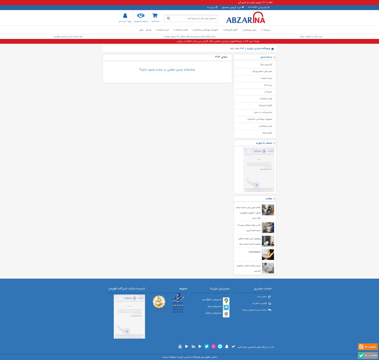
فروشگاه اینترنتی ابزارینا (258, 48)
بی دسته (268, 85)
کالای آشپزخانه (230, 29)
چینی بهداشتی (250, 29)
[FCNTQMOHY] (268, 255)
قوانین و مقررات (259, 303)
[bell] (227, 346)
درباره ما (211, 7)
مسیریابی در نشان (213, 313)
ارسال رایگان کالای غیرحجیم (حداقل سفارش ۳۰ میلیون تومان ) (189, 36)
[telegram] (220, 346)
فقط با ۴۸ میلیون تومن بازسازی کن (255, 2)
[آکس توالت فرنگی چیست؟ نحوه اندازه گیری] (268, 228)
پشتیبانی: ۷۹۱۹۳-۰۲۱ (257, 7)
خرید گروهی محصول (231, 7)
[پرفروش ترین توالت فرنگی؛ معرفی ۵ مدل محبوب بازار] (268, 241)
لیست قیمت (163, 29)
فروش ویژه (267, 132)
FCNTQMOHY (255, 252)
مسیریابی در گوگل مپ (211, 299)
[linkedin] (193, 346)
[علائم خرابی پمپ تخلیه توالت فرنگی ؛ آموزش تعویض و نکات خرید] (268, 210)
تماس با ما (262, 296)
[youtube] (180, 346)
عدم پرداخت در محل (263, 112)
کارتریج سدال (266, 64)
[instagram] (213, 346)
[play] (200, 346)
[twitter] (206, 346)
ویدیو (148, 29)
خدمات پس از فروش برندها (254, 310)
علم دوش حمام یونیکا (262, 71)
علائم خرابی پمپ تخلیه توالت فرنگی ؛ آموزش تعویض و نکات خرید (248, 213)
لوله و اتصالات (181, 29)
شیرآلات (268, 91)
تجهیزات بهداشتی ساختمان (205, 29)
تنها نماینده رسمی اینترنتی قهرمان (68, 36)
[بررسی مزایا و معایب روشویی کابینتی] (268, 268)
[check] (233, 346)
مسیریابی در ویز (214, 306)
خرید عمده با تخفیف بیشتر (311, 36)
